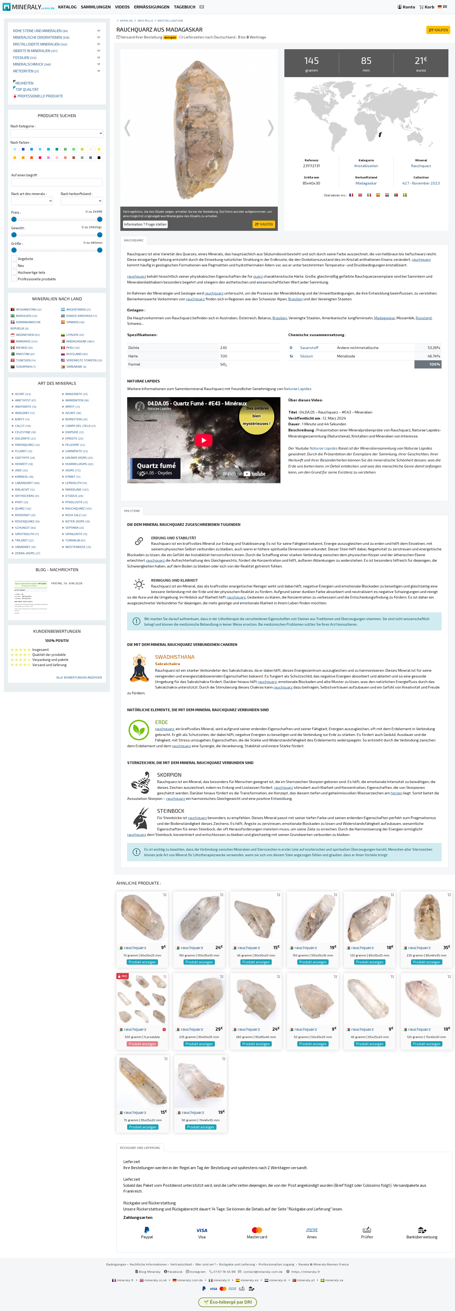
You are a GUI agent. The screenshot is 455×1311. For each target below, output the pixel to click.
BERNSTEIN (76, 419)
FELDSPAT (75, 444)
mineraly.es (249, 1280)
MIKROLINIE (76, 489)
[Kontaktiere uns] (201, 7)
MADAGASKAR (80, 341)
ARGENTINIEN (78, 309)
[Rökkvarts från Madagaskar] (405, 194)
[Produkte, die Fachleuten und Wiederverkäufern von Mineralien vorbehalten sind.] (164, 1029)
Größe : (17, 243)
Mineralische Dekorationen (41, 37)
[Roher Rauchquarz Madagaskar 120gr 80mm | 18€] (369, 916)
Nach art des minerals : (29, 194)
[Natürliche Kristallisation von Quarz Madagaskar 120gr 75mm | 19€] (426, 998)
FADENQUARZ (27, 444)
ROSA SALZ (75, 515)
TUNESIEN (26, 360)
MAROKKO (26, 341)
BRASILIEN (26, 315)
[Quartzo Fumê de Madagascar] (396, 194)
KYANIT (72, 476)
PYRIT (21, 502)
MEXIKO (24, 347)
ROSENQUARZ (27, 521)
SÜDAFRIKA (26, 366)
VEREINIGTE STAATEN (84, 360)
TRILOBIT (24, 540)
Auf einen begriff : (24, 175)
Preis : (16, 212)
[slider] (14, 219)
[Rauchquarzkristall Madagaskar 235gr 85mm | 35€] (426, 916)
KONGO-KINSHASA (81, 315)
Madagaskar (366, 183)
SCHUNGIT (25, 527)
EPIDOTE (74, 438)
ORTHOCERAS (27, 495)
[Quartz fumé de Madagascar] (351, 194)
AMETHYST (25, 400)
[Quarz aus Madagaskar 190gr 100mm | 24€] (199, 916)
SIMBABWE (76, 366)
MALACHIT (24, 489)
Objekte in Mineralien (35, 50)
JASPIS (73, 470)
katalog (126, 20)
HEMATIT (24, 464)
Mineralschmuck (32, 64)
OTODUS (74, 495)
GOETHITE (25, 457)
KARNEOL (24, 476)
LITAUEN (75, 334)
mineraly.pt (305, 1280)
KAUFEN (438, 30)
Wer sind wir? (205, 1264)
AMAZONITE (76, 394)
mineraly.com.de (190, 1280)
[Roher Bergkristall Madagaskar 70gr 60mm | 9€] (142, 916)
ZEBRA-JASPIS (27, 553)
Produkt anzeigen (142, 962)
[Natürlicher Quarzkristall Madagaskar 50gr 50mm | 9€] (313, 998)
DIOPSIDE (74, 432)
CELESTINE (25, 432)
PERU (73, 347)
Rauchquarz (421, 165)
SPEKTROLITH (27, 534)
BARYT (22, 419)
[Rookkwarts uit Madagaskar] (387, 194)
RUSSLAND (77, 354)
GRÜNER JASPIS (79, 457)
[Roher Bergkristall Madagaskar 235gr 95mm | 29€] (199, 998)
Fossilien (25, 57)
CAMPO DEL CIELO (80, 425)
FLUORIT (23, 451)
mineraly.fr (125, 1280)
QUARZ (23, 508)
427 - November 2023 (421, 183)
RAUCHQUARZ (78, 508)
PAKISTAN (25, 354)
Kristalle (145, 20)
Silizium (306, 356)
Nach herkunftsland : (76, 194)
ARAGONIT (24, 413)
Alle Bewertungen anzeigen (79, 677)
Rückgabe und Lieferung (237, 1264)
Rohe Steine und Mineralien (40, 30)
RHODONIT (25, 515)
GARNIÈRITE (76, 451)
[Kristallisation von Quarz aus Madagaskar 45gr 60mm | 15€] (256, 916)
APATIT (72, 406)
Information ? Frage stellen (145, 224)
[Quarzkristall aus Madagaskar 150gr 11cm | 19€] (313, 916)
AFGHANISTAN (28, 309)
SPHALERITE (76, 534)
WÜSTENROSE (78, 547)
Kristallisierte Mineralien (40, 44)
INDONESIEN (27, 334)
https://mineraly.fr (305, 1271)
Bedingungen (116, 1264)
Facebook (174, 1271)
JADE (21, 470)
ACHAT (23, 394)
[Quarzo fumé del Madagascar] (369, 194)
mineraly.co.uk (155, 1280)
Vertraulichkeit (181, 1264)
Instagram (197, 1271)
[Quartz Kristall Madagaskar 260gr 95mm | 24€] (256, 998)
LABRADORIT (27, 483)
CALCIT (23, 425)
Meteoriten (26, 71)
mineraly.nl (278, 1280)
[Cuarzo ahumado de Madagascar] (378, 194)
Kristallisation (170, 20)
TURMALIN (75, 540)
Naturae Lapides (297, 388)
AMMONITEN (77, 400)
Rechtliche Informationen (148, 1264)
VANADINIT (25, 547)
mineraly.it (222, 1280)
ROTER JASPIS (77, 521)
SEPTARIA (74, 527)
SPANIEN (75, 322)
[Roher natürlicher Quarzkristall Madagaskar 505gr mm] (142, 998)
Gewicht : (18, 228)
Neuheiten (23, 83)
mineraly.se (334, 1280)
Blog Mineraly (149, 1271)
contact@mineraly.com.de (263, 1271)
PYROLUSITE (76, 502)
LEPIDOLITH (76, 483)
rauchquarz (134, 947)
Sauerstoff (309, 347)
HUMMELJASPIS (79, 464)
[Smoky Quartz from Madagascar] (360, 194)
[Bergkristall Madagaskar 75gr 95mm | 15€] (142, 1080)
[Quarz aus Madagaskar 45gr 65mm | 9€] (369, 998)
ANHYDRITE (25, 406)
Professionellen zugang (277, 1264)
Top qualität (26, 89)
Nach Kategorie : (23, 126)
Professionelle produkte (40, 96)
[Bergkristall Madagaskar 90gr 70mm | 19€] (200, 1080)
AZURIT (73, 413)
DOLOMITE (25, 438)
